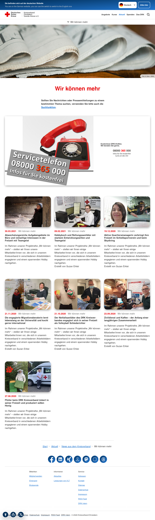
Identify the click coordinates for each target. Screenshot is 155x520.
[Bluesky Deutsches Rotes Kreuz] (94, 459)
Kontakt (81, 480)
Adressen (82, 476)
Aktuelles (57, 476)
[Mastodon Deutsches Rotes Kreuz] (86, 459)
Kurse (114, 14)
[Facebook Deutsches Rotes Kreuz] (51, 459)
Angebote (105, 14)
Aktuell (122, 14)
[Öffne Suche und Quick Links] (148, 14)
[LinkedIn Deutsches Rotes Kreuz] (60, 459)
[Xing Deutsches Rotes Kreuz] (69, 459)
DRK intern (82, 503)
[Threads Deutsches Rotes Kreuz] (103, 459)
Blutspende (33, 485)
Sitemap (81, 485)
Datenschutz (83, 489)
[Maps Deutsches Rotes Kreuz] (77, 459)
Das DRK (140, 14)
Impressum (82, 494)
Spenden (130, 14)
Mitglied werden (35, 476)
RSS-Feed (82, 499)
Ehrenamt (33, 480)
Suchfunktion (48, 107)
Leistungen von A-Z (62, 480)
